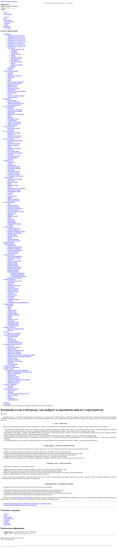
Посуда (10, 115)
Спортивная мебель (13, 322)
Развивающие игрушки (14, 223)
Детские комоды (9, 242)
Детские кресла (12, 310)
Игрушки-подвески (13, 210)
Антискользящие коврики (15, 140)
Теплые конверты (13, 253)
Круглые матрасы (13, 336)
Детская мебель (8, 177)
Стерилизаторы (12, 120)
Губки (9, 146)
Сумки (9, 94)
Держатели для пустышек (15, 111)
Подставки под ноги (14, 171)
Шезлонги (11, 330)
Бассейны (10, 305)
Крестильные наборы (14, 128)
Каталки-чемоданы (13, 288)
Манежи (6, 331)
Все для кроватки (9, 131)
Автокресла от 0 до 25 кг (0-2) (16, 38)
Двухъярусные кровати (14, 257)
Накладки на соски (13, 376)
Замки (9, 78)
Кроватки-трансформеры (15, 277)
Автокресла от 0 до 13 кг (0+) (16, 35)
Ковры (9, 183)
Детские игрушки (9, 202)
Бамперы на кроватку (14, 347)
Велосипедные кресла (14, 285)
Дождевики (14, 52)
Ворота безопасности (14, 102)
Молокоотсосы (12, 375)
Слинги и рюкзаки (9, 365)
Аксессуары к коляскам (11, 71)
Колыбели (10, 259)
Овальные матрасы (13, 341)
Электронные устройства (11, 389)
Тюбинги (10, 301)
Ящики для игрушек (13, 200)
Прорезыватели (12, 222)
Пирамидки (11, 219)
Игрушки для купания (14, 148)
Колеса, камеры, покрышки (16, 82)
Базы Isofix (11, 68)
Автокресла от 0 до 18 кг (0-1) (16, 37)
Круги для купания (13, 151)
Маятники (11, 134)
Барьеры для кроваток (14, 132)
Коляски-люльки (12, 236)
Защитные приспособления (16, 103)
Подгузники (11, 169)
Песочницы (11, 321)
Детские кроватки (9, 254)
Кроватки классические (14, 267)
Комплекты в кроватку (14, 353)
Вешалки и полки (13, 182)
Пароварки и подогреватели (16, 114)
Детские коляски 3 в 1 (14, 230)
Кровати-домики (12, 262)
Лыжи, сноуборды (13, 290)
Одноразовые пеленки (14, 168)
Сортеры (10, 225)
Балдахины (11, 345)
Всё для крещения (9, 126)
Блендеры (10, 108)
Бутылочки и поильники (15, 109)
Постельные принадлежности (12, 344)
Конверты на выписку (14, 248)
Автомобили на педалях (15, 281)
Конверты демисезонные (15, 247)
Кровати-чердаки (13, 264)
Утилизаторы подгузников (15, 176)
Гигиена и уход (8, 160)
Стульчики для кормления (11, 367)
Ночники (10, 392)
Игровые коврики (13, 205)
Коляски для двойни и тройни (16, 231)
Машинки (10, 214)
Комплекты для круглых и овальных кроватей (21, 355)
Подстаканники (12, 92)
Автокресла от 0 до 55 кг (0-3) (16, 40)
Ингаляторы (11, 390)
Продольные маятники (17, 274)
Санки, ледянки (12, 294)
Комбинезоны (12, 245)
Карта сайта (7, 28)
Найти (2, 9)
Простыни (11, 362)
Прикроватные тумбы (14, 191)
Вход (5, 12)
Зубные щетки (12, 165)
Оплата (6, 24)
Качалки (10, 316)
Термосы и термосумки (14, 123)
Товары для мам (8, 369)
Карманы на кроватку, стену (16, 350)
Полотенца (11, 129)
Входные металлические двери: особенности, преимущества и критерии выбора (27, 503)
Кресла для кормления (14, 373)
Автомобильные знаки (17, 49)
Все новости (7, 404)
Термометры (11, 398)
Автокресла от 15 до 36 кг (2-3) (17, 41)
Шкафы (10, 197)
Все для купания (9, 139)
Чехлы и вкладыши (16, 65)
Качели (10, 318)
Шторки (13, 66)
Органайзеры (15, 60)
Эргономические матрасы (15, 342)
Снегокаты (11, 298)
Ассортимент (8, 20)
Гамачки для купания (14, 143)
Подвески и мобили (13, 137)
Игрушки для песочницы (15, 208)
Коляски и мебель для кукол (16, 211)
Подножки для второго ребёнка (17, 91)
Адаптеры (14, 51)
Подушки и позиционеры (15, 361)
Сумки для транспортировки (16, 95)
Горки (9, 308)
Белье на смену (12, 348)
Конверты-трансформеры (15, 250)
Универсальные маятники (18, 276)
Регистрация (7, 14)
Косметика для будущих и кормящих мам (20, 372)
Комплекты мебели (13, 185)
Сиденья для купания (14, 156)
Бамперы (10, 74)
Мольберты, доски (13, 319)
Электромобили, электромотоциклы (18, 302)
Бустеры (10, 69)
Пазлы (9, 217)
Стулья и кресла (12, 196)
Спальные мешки (13, 364)
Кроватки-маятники (13, 271)
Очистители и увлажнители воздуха (18, 393)
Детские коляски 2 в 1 (14, 228)
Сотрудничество (9, 21)
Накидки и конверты (14, 88)
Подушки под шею (16, 61)
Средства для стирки (14, 174)
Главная (6, 17)
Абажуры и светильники (15, 179)
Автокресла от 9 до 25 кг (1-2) (16, 45)
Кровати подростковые (14, 261)
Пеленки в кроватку (13, 359)
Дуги (9, 203)
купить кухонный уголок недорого (22, 497)
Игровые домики (13, 313)
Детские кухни (12, 311)
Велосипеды (11, 287)
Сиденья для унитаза (14, 173)
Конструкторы (12, 213)
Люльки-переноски (13, 239)
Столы (9, 194)
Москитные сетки (16, 58)
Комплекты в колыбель (14, 352)
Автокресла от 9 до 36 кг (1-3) (16, 46)
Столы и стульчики (13, 325)
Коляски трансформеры (14, 233)
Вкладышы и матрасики (15, 75)
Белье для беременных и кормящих (18, 370)
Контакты (7, 26)
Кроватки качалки (13, 265)
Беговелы (10, 284)
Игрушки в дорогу (16, 57)
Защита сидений (16, 54)
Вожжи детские (12, 100)
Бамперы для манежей (14, 333)
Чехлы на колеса (12, 97)
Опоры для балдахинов (14, 136)
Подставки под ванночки (15, 153)
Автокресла (7, 34)
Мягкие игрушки (13, 216)
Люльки (10, 237)
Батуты (10, 307)
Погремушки (11, 220)
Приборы (10, 117)
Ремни (13, 63)
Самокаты (10, 293)
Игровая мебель (8, 304)
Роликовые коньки (13, 291)
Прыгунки (11, 385)
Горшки (10, 163)
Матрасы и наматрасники (11, 335)
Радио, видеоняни (13, 395)
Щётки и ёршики (13, 125)
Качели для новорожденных (16, 328)
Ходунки (10, 387)
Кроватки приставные (14, 268)
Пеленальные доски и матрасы (17, 188)
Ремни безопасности (14, 382)
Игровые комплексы (14, 207)
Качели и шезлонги (9, 327)
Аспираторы (11, 162)
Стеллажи (10, 193)
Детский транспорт (9, 279)
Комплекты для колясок (14, 83)
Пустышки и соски (13, 119)
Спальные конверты (13, 251)
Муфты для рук (12, 86)
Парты (9, 186)
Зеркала (13, 55)
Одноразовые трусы (13, 378)
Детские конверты (9, 244)
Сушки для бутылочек (14, 122)
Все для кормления (9, 106)
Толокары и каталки (13, 299)
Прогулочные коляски (14, 240)
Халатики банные (13, 157)
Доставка (7, 23)
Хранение (10, 159)
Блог (5, 18)
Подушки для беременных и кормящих (19, 379)
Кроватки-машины (13, 270)
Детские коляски (9, 227)
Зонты (9, 80)
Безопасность (8, 99)
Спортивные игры (13, 324)
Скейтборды (11, 296)
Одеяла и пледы (12, 358)
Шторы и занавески (13, 199)
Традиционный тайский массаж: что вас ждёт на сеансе (20, 505)
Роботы (10, 396)
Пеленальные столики (14, 190)
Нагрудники (11, 112)
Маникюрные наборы (14, 166)
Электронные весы (13, 399)
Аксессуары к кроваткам (15, 256)
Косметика (11, 149)
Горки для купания (13, 145)
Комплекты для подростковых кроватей (19, 356)
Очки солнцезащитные (14, 105)
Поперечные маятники (17, 273)
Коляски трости (12, 234)
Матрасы (10, 338)
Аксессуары (11, 48)
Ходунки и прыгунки (10, 384)
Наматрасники (12, 339)
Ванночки (10, 142)
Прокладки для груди (14, 381)
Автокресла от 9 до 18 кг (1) (16, 43)
